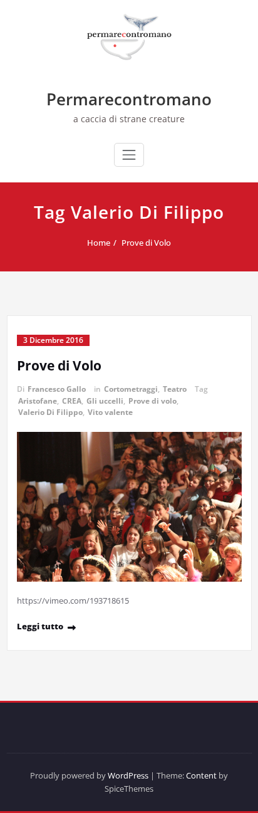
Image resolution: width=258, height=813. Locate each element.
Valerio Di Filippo (50, 412)
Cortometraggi (131, 389)
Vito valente (110, 412)
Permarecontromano (129, 99)
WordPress (128, 775)
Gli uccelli (104, 401)
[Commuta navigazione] (129, 155)
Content (201, 775)
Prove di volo (152, 401)
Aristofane (37, 401)
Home (98, 242)
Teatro (175, 389)
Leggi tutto (40, 626)
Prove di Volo (146, 242)
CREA (71, 401)
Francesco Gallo (57, 389)
